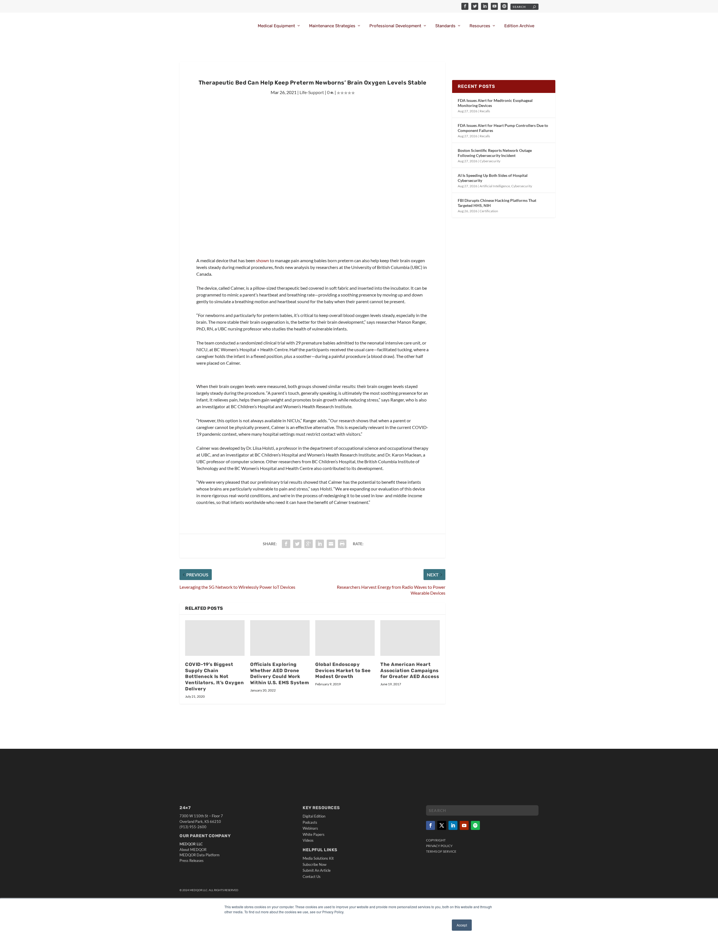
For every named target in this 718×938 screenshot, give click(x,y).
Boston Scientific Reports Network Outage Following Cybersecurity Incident (495, 153)
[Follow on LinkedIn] (452, 825)
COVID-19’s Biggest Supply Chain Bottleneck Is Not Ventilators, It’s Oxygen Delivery (214, 676)
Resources (480, 26)
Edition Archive (519, 26)
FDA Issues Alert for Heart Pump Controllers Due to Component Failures (503, 128)
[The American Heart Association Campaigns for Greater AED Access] (410, 638)
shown (262, 260)
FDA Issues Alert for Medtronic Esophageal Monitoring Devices (495, 103)
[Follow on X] (441, 825)
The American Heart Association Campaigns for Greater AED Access (409, 670)
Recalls (485, 111)
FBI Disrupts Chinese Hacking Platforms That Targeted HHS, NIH (497, 203)
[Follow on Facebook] (430, 825)
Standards (445, 26)
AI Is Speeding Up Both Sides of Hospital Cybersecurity (493, 178)
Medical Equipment (276, 26)
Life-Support (312, 92)
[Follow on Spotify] (475, 825)
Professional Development (395, 26)
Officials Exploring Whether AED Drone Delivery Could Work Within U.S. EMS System (279, 673)
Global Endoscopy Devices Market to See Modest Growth (343, 670)
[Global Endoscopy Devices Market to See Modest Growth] (345, 638)
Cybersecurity (490, 161)
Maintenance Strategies (332, 26)
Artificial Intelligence (495, 186)
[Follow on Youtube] (464, 825)
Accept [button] (462, 925)
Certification (489, 211)
